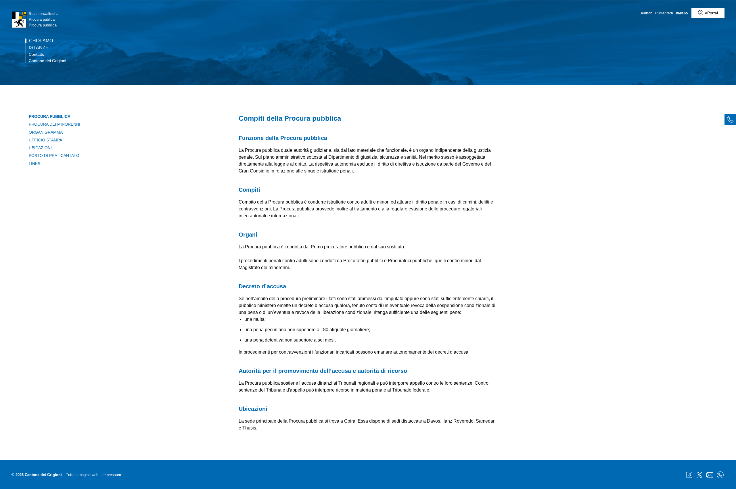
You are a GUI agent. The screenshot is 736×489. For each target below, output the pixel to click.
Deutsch (645, 13)
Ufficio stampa (45, 140)
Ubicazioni (40, 147)
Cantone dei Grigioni (47, 61)
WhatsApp (720, 475)
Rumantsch (664, 13)
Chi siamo (41, 41)
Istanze (39, 47)
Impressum (111, 475)
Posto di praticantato (54, 155)
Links (34, 163)
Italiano (682, 13)
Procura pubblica (49, 116)
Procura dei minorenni (54, 124)
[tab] (730, 119)
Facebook (689, 475)
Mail (710, 475)
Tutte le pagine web (82, 475)
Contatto (36, 54)
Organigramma (46, 132)
